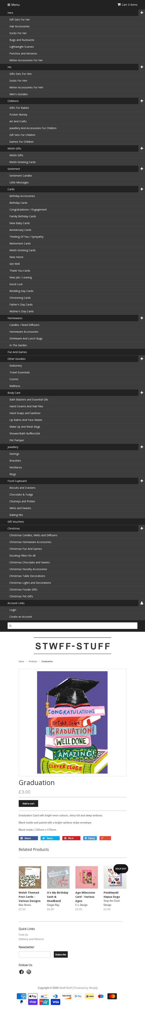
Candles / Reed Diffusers (24, 325)
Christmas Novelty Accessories (28, 569)
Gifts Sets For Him (20, 74)
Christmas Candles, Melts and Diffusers (33, 535)
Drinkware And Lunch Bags (25, 338)
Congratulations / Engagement (28, 209)
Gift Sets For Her (19, 19)
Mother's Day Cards (21, 311)
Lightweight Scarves (21, 46)
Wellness (14, 386)
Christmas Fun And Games (25, 549)
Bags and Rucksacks (21, 40)
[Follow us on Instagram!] (29, 973)
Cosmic (14, 379)
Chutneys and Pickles (22, 501)
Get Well (14, 264)
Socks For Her (18, 33)
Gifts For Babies (19, 108)
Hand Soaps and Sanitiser (25, 413)
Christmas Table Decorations (27, 576)
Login (12, 610)
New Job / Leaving (20, 277)
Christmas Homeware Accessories (30, 542)
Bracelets (15, 460)
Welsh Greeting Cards (22, 162)
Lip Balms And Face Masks (25, 420)
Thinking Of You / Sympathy (26, 236)
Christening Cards (20, 297)
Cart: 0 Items (129, 4)
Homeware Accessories (23, 331)
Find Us (23, 934)
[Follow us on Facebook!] (22, 973)
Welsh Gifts (16, 155)
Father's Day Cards (21, 304)
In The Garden (18, 345)
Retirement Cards (20, 243)
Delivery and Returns (31, 939)
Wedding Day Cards (21, 291)
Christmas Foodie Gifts (23, 589)
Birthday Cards (18, 202)
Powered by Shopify (86, 987)
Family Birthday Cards (22, 216)
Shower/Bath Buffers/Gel (24, 433)
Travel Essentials (19, 372)
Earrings (14, 454)
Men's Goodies (18, 94)
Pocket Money (18, 114)
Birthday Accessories (22, 196)
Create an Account (20, 616)
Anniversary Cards (20, 230)
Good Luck (16, 284)
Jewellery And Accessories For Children (32, 128)
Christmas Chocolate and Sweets (29, 562)
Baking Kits (16, 515)
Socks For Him (18, 80)
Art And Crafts (18, 121)
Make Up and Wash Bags (24, 426)
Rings (12, 474)
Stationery (15, 365)
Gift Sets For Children (22, 135)
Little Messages (19, 182)
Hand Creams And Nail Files (26, 406)
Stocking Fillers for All (22, 555)
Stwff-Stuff (65, 987)
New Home (16, 257)
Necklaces (15, 467)
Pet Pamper (16, 440)
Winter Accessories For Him (26, 87)
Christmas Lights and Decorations (30, 582)
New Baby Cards (19, 223)
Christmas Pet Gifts (21, 596)
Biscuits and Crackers (22, 487)
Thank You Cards (19, 270)
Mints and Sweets (20, 508)
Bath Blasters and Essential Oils (28, 399)
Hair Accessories (19, 26)
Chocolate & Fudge (21, 494)
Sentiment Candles (20, 175)
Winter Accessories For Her (26, 60)
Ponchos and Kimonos (23, 53)
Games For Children (21, 141)
